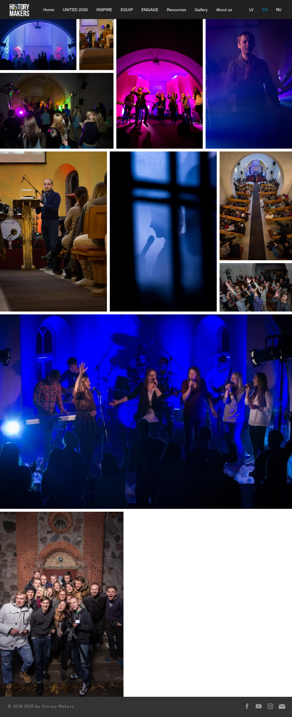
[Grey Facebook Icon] (247, 706)
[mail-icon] (282, 706)
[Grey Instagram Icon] (270, 706)
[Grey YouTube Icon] (258, 706)
